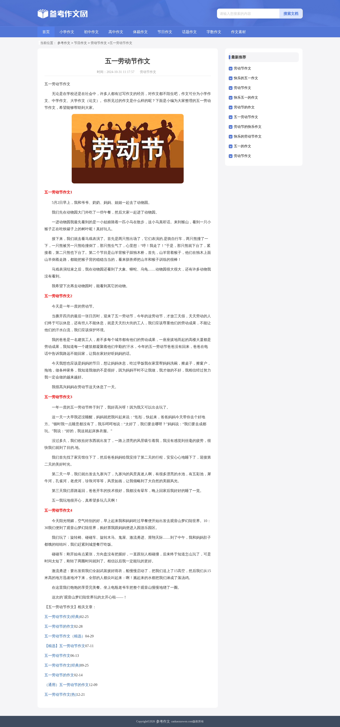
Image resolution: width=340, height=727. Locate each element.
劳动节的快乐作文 (248, 127)
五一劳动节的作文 (59, 626)
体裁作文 (140, 32)
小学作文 (66, 32)
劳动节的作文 (244, 107)
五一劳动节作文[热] (60, 694)
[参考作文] (63, 14)
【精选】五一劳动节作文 (64, 646)
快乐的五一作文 (246, 78)
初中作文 (91, 32)
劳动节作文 (99, 43)
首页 (46, 32)
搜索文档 (291, 14)
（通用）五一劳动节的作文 (66, 685)
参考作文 (63, 43)
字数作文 (214, 32)
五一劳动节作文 (57, 656)
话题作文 (189, 32)
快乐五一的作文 (246, 97)
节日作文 (165, 32)
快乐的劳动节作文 (248, 136)
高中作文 (115, 32)
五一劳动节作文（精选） (64, 636)
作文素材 (238, 32)
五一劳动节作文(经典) (62, 617)
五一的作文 (242, 146)
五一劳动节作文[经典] (62, 665)
